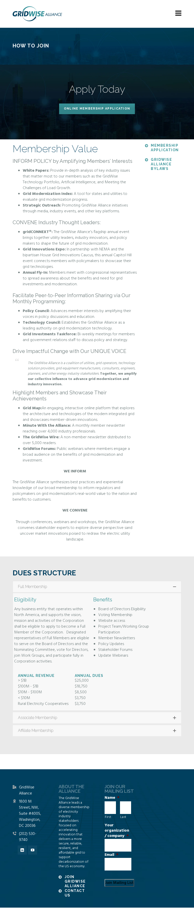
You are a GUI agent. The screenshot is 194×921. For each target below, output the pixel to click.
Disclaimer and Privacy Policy (119, 914)
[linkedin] (22, 850)
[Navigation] (178, 14)
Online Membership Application (97, 108)
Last (123, 817)
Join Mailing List (119, 883)
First (108, 817)
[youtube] (32, 850)
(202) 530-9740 (27, 837)
